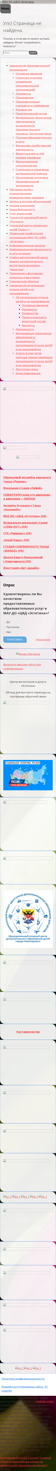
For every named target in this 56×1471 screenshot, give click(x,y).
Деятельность (25, 329)
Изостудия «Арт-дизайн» (21, 568)
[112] (28, 1368)
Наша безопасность (22, 209)
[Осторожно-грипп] (37, 1368)
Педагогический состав (31, 113)
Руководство (24, 109)
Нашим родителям (22, 205)
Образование (24, 97)
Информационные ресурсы (27, 245)
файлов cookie (45, 1401)
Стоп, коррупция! (20, 213)
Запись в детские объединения (30, 201)
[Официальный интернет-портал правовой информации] (19, 1368)
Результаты (43, 639)
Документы (23, 93)
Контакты (28, 325)
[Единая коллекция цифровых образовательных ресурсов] (25, 1197)
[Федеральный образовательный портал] (34, 1197)
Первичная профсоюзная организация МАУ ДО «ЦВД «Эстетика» (27, 237)
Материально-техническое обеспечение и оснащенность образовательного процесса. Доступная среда (33, 125)
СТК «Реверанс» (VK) (17, 533)
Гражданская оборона (24, 281)
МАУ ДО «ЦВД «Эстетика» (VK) (24, 516)
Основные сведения (29, 73)
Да (8, 622)
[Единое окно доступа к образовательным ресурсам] (43, 1197)
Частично (12, 627)
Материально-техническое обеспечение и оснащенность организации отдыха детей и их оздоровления (34, 341)
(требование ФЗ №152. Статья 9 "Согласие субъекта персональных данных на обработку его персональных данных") (25, 1461)
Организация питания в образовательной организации (32, 181)
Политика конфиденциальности (23, 1378)
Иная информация (28, 373)
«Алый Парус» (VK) (16, 540)
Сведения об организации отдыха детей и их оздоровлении (26, 289)
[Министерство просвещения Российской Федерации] (16, 1197)
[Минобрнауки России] (7, 1197)
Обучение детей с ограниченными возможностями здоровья (26, 193)
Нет (8, 632)
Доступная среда (27, 369)
